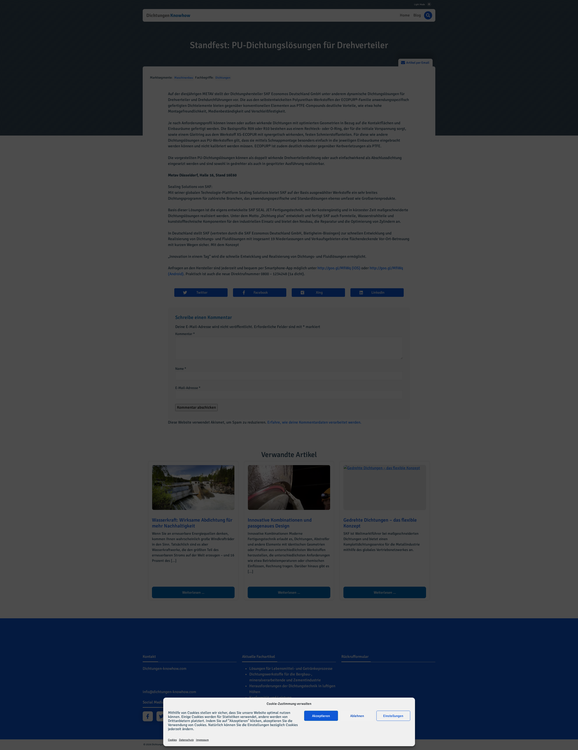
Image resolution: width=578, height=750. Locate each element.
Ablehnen (357, 716)
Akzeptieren (321, 716)
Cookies (172, 740)
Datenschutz (186, 740)
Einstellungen (393, 716)
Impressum (202, 740)
